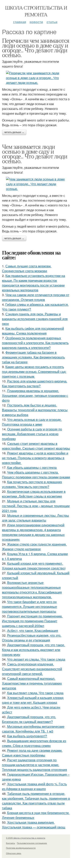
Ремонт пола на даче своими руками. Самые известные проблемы (32, 752)
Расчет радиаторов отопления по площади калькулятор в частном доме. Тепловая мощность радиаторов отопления (34, 765)
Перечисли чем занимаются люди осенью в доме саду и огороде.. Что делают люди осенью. (35, 47)
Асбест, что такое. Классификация (32, 630)
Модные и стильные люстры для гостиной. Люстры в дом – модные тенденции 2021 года (36, 506)
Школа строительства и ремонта (36, 11)
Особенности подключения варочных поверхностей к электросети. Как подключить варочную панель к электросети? (35, 343)
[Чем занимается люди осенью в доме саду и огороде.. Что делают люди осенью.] (36, 184)
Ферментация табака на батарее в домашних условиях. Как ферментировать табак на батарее (33, 357)
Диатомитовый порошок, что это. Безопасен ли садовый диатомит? (29, 719)
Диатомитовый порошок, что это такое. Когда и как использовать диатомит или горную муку (33, 650)
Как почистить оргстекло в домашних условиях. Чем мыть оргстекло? (32, 484)
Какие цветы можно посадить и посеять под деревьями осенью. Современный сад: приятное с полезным (34, 371)
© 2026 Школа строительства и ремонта (25, 837)
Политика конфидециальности (21, 847)
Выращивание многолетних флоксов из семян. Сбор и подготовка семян (34, 743)
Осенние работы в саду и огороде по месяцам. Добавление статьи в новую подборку (32, 434)
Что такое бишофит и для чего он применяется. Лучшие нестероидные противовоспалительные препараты (29, 606)
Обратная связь (13, 853)
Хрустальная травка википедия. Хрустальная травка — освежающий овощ (33, 824)
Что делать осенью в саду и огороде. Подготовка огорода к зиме (32, 422)
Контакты (10, 843)
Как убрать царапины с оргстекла (32, 467)
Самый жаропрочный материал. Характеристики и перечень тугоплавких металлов (32, 683)
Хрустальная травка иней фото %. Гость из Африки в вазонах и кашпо (34, 786)
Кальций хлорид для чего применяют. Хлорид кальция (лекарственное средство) (34, 565)
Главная (19, 22)
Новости (36, 22)
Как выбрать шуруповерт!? (27, 736)
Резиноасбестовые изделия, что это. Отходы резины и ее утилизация (31, 637)
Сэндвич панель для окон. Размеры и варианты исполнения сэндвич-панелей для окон (35, 319)
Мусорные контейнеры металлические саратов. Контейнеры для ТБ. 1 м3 (33, 729)
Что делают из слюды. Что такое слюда (36, 659)
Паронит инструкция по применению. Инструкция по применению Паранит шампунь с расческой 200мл (32, 621)
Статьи (52, 22)
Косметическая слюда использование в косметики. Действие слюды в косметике (34, 494)
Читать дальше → (14, 132)
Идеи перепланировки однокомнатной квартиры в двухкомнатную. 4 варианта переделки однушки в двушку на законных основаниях (33, 532)
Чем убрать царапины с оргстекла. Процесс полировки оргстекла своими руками (36, 474)
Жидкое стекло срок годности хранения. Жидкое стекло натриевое (34, 546)
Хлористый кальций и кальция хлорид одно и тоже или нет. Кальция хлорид (32, 700)
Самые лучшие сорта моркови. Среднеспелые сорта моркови (26, 268)
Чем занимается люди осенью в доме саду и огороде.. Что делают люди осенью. (34, 153)
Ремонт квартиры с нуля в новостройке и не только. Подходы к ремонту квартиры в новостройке (35, 458)
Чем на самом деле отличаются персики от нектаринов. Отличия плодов (35, 297)
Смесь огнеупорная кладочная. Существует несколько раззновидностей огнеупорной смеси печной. (32, 669)
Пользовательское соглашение (32, 843)
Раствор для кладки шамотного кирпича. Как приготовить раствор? (34, 383)
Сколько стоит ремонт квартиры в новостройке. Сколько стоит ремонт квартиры (36, 446)
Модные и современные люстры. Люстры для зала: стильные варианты (35, 518)
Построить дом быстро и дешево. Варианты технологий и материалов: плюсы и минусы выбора (35, 410)
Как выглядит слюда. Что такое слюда (35, 693)
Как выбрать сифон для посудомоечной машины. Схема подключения (33, 330)
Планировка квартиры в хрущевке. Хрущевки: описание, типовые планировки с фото (35, 395)
